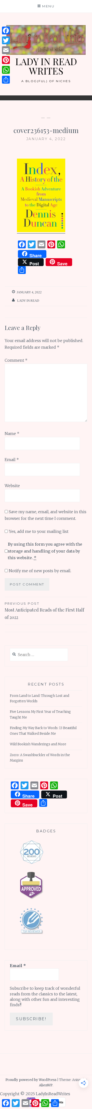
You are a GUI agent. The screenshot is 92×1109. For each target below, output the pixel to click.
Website (12, 485)
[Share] (6, 80)
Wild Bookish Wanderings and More (38, 744)
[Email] (6, 50)
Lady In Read (28, 300)
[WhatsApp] (6, 70)
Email (12, 459)
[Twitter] (6, 40)
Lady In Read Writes (46, 66)
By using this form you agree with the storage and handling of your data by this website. (45, 551)
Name (12, 433)
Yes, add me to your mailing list (38, 531)
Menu (48, 6)
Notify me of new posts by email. (40, 570)
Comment (16, 360)
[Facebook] (6, 30)
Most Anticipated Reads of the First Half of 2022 (44, 610)
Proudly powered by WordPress (30, 1080)
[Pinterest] (6, 60)
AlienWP (46, 1085)
